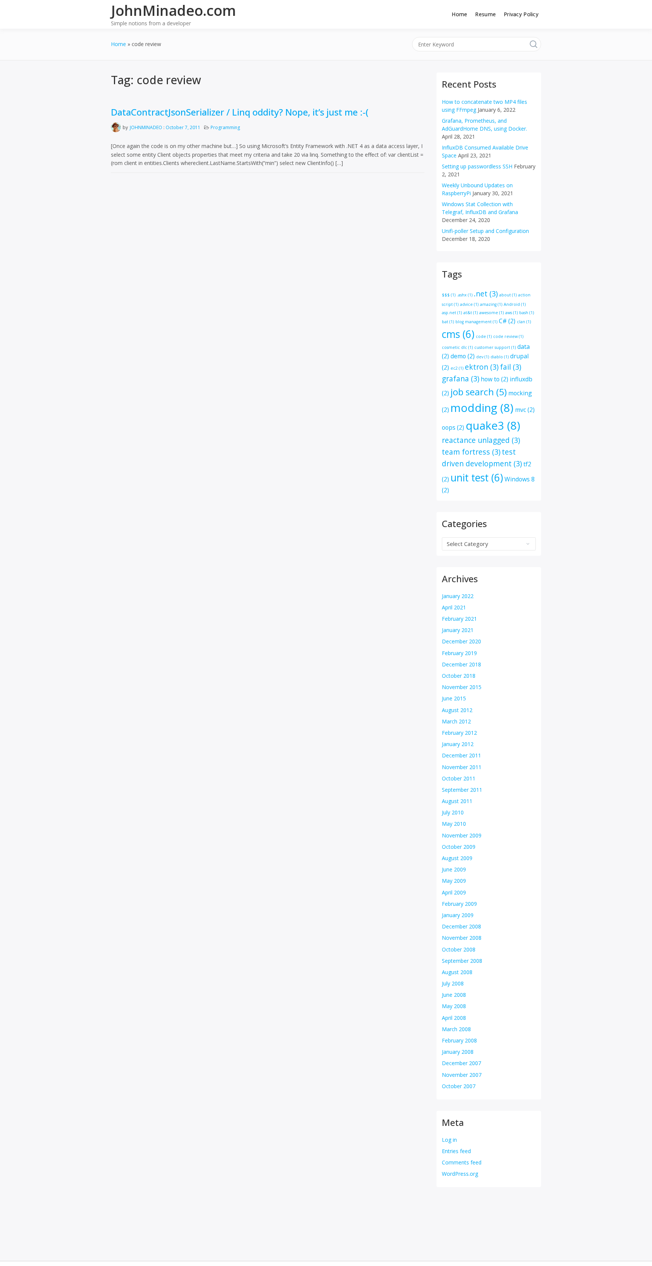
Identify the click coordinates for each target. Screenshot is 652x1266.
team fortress (471, 452)
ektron (481, 367)
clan (524, 321)
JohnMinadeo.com (173, 10)
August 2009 (457, 858)
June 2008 (454, 994)
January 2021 (458, 630)
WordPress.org (460, 1173)
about (508, 295)
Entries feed (456, 1151)
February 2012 (459, 732)
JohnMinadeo (146, 127)
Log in (449, 1139)
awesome (491, 312)
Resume (485, 14)
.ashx (464, 295)
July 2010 (453, 812)
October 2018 (458, 675)
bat (448, 321)
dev (482, 356)
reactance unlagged (481, 440)
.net (486, 293)
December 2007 (461, 1063)
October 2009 (458, 846)
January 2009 (458, 915)
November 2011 (461, 767)
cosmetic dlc (457, 347)
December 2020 (461, 641)
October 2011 (458, 778)
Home (459, 14)
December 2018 (461, 664)
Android (515, 304)
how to (494, 379)
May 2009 (454, 880)
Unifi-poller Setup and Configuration (485, 230)
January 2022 (458, 596)
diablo (500, 356)
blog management (476, 321)
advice (469, 304)
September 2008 (462, 960)
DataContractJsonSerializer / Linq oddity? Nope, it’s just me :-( (240, 112)
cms (458, 334)
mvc (525, 410)
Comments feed (461, 1162)
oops (453, 427)
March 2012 (456, 721)
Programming (225, 127)
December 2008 (461, 926)
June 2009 (454, 869)
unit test (477, 477)
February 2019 (459, 653)
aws (511, 312)
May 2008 (454, 1006)
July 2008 (453, 983)
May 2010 (454, 823)
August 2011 (457, 801)
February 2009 (459, 903)
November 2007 (461, 1074)
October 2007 (458, 1086)
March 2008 (456, 1029)
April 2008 (454, 1017)
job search (479, 392)
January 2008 (458, 1051)
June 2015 (454, 698)
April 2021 (454, 607)
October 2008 (458, 949)
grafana (460, 378)
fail (510, 367)
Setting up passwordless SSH (477, 166)
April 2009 (454, 892)
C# (507, 321)
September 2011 (462, 789)
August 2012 (457, 710)
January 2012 (458, 744)
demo (463, 356)
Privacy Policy (521, 14)
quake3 (493, 425)
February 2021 (459, 618)
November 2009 (461, 835)
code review (508, 336)
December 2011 (461, 755)
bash (526, 312)
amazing (491, 304)
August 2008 (457, 972)
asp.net (452, 312)
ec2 (457, 368)
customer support (495, 347)
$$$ (448, 295)
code (484, 336)
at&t (470, 312)
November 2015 (461, 687)
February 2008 (459, 1040)
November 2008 (461, 937)
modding (482, 407)
